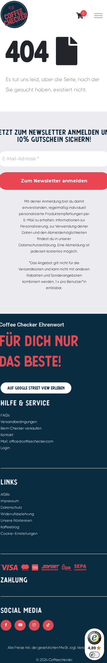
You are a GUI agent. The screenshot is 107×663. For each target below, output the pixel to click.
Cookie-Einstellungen (19, 533)
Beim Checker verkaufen (21, 428)
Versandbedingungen (19, 422)
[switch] (94, 655)
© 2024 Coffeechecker (54, 660)
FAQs (5, 415)
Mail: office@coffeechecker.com (27, 441)
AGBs (5, 494)
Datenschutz (11, 507)
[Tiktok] (48, 625)
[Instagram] (34, 625)
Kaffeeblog (10, 527)
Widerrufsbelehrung (17, 514)
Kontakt (7, 435)
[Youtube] (20, 625)
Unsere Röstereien (16, 520)
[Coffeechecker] (14, 14)
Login (5, 448)
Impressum (10, 501)
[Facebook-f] (6, 625)
